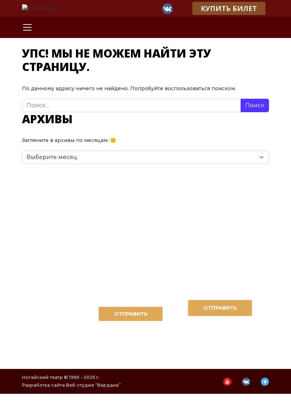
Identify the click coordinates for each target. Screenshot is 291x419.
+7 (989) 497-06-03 (220, 232)
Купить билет (229, 8)
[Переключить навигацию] (27, 27)
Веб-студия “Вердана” (93, 385)
